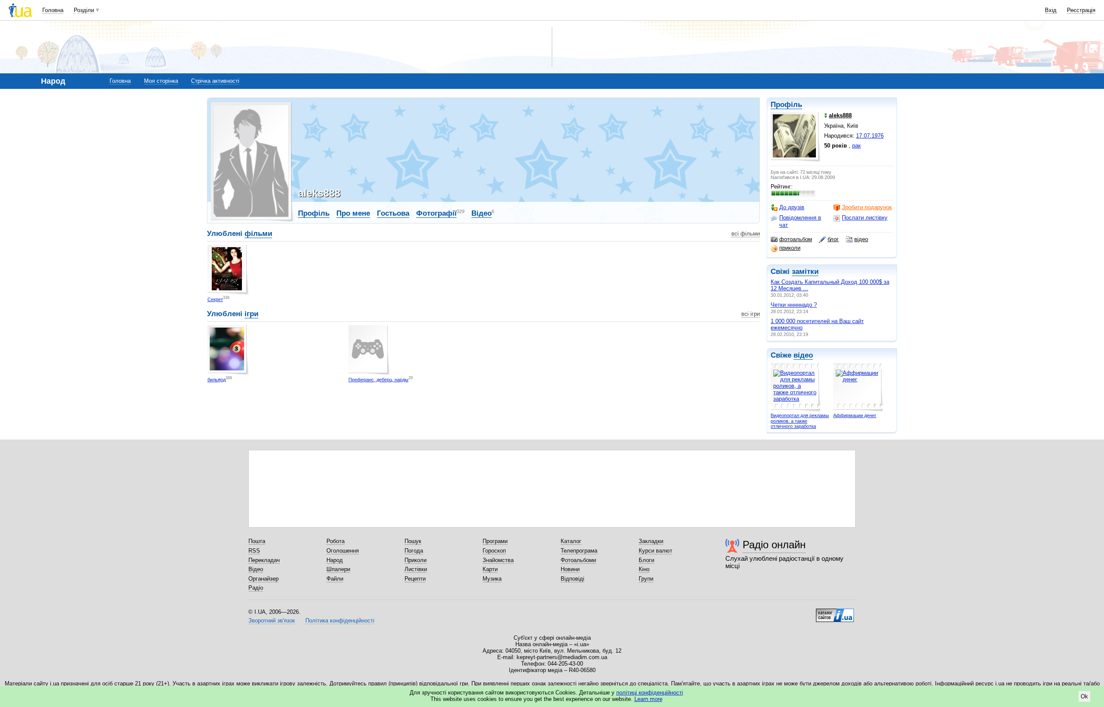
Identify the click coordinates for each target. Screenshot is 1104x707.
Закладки (651, 541)
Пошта (256, 541)
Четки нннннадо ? (794, 305)
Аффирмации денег (854, 415)
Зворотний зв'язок (271, 620)
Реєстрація (1081, 10)
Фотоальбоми (578, 560)
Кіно (644, 569)
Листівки (416, 569)
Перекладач (264, 560)
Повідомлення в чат (800, 221)
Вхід (1051, 10)
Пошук (413, 541)
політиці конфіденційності (649, 692)
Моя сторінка (161, 81)
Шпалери (338, 569)
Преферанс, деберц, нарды (378, 379)
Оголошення (342, 550)
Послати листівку (865, 217)
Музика (492, 578)
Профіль (786, 105)
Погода (414, 550)
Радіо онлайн (774, 544)
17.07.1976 (870, 135)
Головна (52, 10)
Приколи (416, 560)
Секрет (215, 299)
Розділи (84, 10)
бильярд (216, 379)
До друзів (791, 207)
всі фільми (745, 233)
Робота (335, 541)
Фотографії (436, 213)
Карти (490, 569)
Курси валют (655, 550)
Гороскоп (494, 550)
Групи (646, 578)
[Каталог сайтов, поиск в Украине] (835, 612)
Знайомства (498, 560)
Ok (1084, 696)
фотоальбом (795, 239)
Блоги (646, 560)
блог (833, 239)
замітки (805, 271)
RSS (254, 550)
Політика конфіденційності (339, 620)
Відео (481, 213)
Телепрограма (579, 550)
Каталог (571, 541)
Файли (334, 578)
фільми (258, 233)
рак (856, 145)
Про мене (353, 213)
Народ (334, 560)
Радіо (255, 587)
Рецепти (415, 578)
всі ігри (750, 314)
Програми (495, 541)
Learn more (648, 699)
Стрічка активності (215, 81)
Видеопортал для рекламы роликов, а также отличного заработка (800, 421)
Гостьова (393, 213)
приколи (789, 248)
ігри (251, 314)
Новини (570, 569)
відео (861, 239)
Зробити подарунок (867, 207)
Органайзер (263, 578)
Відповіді (572, 578)
